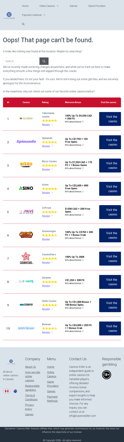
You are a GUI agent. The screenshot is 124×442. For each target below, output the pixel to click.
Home (25, 6)
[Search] (44, 61)
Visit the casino (111, 119)
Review (46, 124)
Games (73, 6)
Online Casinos (47, 6)
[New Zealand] (15, 391)
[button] (23, 24)
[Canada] (6, 391)
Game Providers (97, 6)
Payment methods (32, 15)
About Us (30, 366)
